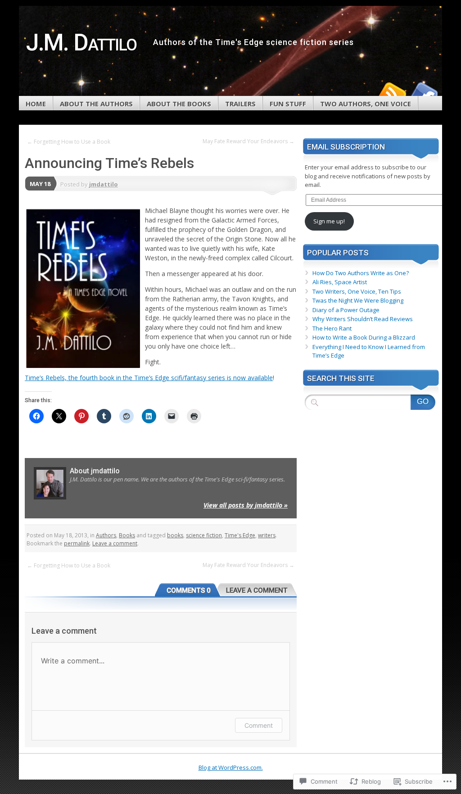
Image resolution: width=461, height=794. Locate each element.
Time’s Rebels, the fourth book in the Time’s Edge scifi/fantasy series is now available (149, 377)
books (175, 535)
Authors (106, 535)
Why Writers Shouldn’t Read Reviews (362, 319)
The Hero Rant (332, 328)
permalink (77, 543)
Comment (258, 725)
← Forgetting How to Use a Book (68, 141)
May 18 (40, 184)
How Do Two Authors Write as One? (360, 273)
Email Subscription (346, 146)
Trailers (240, 103)
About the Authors (96, 103)
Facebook (423, 92)
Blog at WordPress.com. (231, 767)
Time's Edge (240, 535)
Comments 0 (189, 590)
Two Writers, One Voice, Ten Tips (356, 291)
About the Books (179, 103)
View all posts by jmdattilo (245, 505)
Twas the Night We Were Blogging (357, 300)
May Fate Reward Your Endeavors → (248, 141)
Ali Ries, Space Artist (339, 282)
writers (267, 535)
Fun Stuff (288, 103)
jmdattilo (103, 184)
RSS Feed (391, 92)
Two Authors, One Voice (365, 103)
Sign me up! (329, 221)
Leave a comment (114, 543)
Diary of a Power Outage (346, 310)
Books (127, 535)
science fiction (204, 535)
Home (36, 103)
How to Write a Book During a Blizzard (363, 337)
